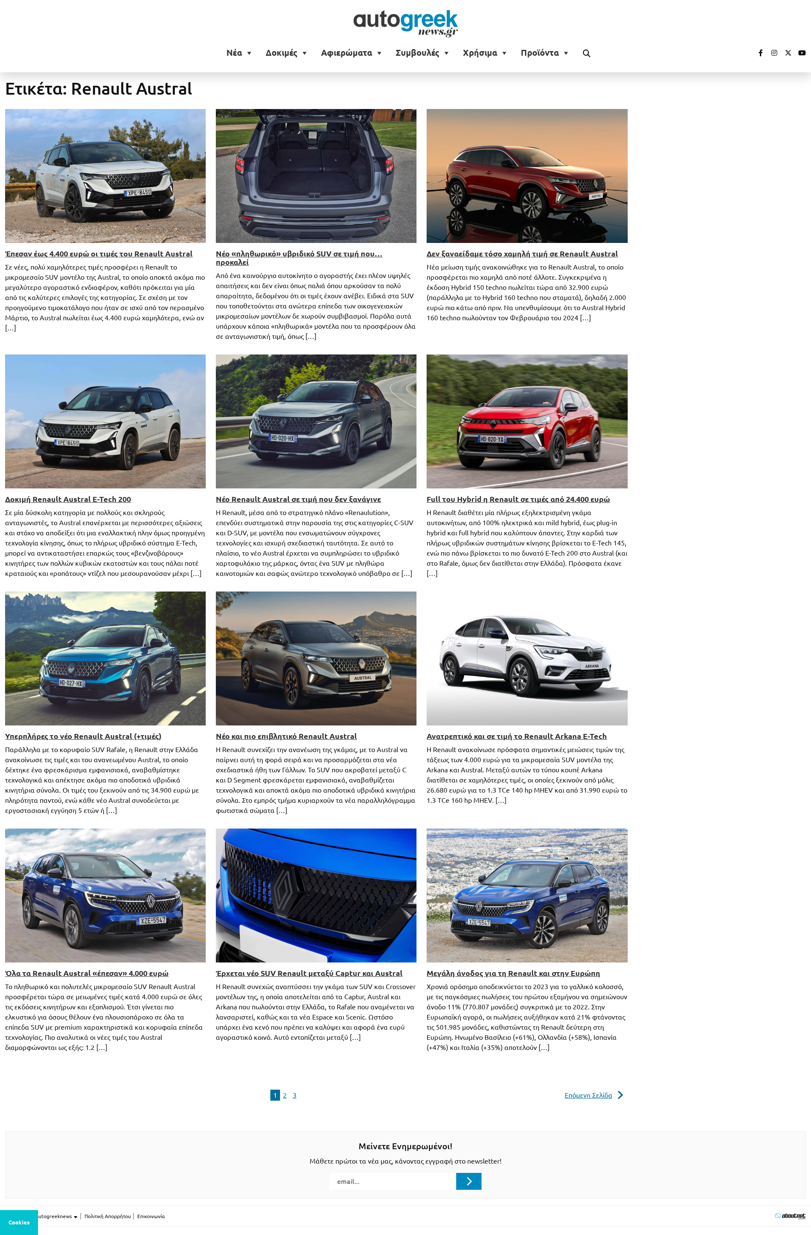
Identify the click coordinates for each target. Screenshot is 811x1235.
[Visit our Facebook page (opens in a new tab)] (756, 53)
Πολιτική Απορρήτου (107, 1216)
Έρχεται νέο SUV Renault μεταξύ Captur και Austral (309, 973)
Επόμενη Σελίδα (588, 1095)
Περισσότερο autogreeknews (39, 1216)
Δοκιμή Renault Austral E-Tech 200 (68, 499)
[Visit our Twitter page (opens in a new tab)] (785, 53)
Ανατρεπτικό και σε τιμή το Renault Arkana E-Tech (517, 736)
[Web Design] (790, 1216)
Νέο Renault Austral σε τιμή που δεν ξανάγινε (298, 499)
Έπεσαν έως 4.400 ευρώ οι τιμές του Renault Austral (99, 253)
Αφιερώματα (346, 53)
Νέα (234, 53)
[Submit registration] (469, 1181)
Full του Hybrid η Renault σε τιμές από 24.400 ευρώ (518, 499)
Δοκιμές (281, 53)
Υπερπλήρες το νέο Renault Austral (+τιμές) (83, 736)
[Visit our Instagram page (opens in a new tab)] (771, 53)
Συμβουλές (417, 53)
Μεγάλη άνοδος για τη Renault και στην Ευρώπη (513, 973)
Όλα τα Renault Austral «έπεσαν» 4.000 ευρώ (87, 973)
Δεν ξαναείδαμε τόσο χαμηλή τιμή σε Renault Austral (522, 253)
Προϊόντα (540, 53)
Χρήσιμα (480, 53)
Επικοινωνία (151, 1216)
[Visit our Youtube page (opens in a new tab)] (799, 53)
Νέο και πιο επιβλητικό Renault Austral (286, 736)
